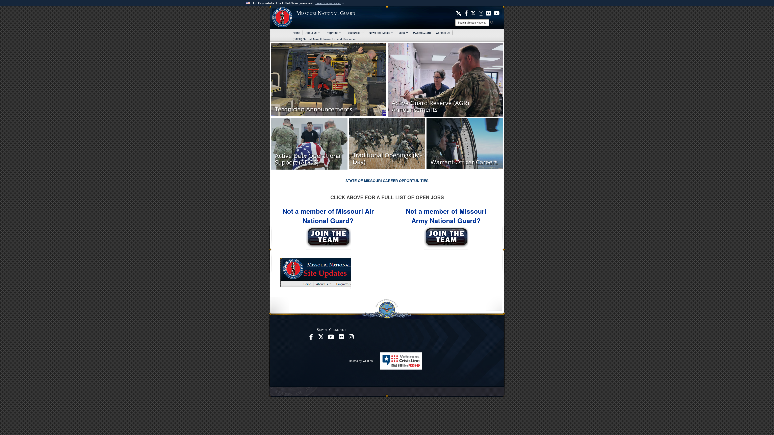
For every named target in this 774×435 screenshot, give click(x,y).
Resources (353, 33)
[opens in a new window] (459, 13)
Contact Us (443, 33)
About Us (311, 33)
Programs (332, 33)
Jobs (402, 33)
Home (296, 33)
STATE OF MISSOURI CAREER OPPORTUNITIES (387, 180)
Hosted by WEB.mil (361, 360)
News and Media (379, 33)
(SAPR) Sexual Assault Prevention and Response (324, 39)
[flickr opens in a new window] (488, 13)
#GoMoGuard (422, 33)
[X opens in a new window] (473, 13)
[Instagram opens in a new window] (481, 13)
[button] (329, 3)
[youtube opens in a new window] (496, 13)
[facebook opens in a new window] (466, 13)
